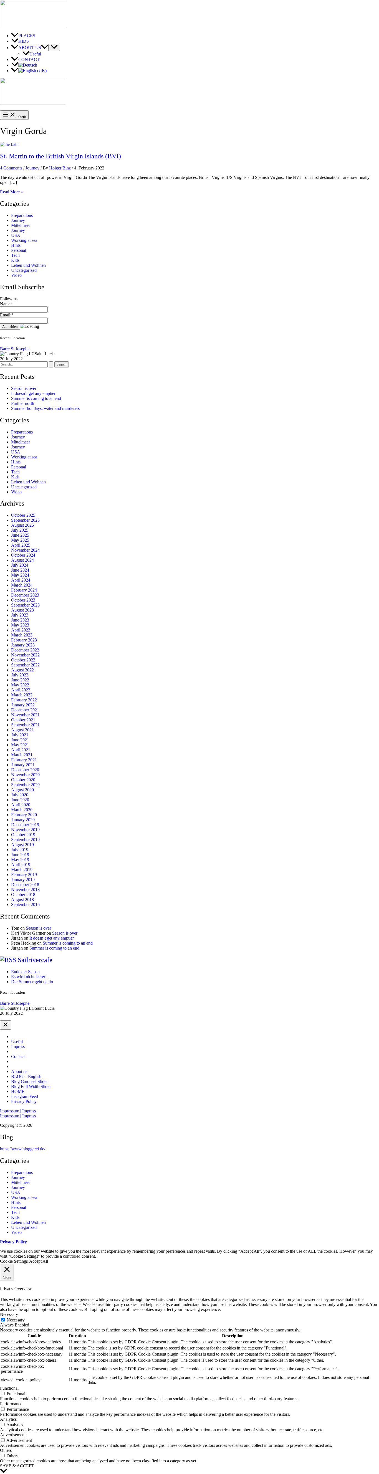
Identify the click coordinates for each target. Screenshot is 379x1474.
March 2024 (21, 585)
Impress (18, 1046)
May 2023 (20, 625)
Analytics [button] (8, 1419)
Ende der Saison (25, 971)
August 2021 (22, 729)
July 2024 (19, 565)
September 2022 (25, 665)
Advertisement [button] (13, 1434)
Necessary (16, 1320)
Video (16, 275)
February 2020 (24, 814)
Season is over (23, 388)
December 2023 (25, 595)
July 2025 (19, 530)
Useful (17, 1041)
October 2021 (23, 719)
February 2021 (24, 759)
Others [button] (6, 1450)
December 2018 (25, 884)
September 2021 (25, 724)
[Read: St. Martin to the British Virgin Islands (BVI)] (9, 144)
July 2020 (19, 794)
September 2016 (25, 904)
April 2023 (20, 630)
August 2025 (22, 525)
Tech (15, 255)
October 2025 (23, 515)
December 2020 (25, 769)
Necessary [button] (9, 1314)
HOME (17, 1091)
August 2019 (22, 844)
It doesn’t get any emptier (33, 393)
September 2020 (25, 784)
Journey (32, 168)
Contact (18, 1056)
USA (15, 235)
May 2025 (20, 540)
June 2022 (20, 680)
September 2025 (25, 520)
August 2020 (22, 789)
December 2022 (25, 650)
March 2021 (21, 754)
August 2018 (22, 899)
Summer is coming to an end (36, 398)
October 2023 (23, 600)
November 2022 (25, 655)
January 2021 (23, 764)
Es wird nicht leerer (28, 976)
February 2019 (24, 874)
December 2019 (25, 824)
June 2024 (20, 570)
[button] (189, 1110)
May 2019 (20, 859)
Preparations (22, 215)
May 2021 (20, 744)
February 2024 (24, 590)
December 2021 (25, 709)
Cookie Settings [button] (14, 1261)
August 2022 (22, 670)
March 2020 (21, 809)
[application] (44, 47)
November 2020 (25, 774)
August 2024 (22, 560)
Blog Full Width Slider (31, 1086)
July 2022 (19, 675)
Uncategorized (24, 270)
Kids (15, 260)
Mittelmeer (20, 225)
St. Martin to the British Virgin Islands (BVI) (60, 156)
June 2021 (20, 739)
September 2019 (25, 839)
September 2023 (25, 605)
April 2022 (20, 689)
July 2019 (19, 849)
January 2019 (23, 879)
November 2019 (25, 829)
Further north (22, 403)
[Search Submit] (51, 364)
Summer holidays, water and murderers (45, 408)
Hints (16, 245)
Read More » (11, 191)
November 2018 (25, 889)
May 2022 (20, 685)
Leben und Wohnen (28, 265)
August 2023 (22, 610)
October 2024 (23, 555)
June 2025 (20, 535)
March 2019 (21, 869)
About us (19, 1071)
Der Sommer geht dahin (32, 981)
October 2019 (23, 834)
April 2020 (20, 804)
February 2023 (24, 640)
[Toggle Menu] (54, 47)
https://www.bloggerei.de (22, 1148)
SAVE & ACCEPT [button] (17, 1465)
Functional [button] (9, 1388)
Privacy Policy (24, 1101)
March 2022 (21, 694)
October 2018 (23, 894)
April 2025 (20, 545)
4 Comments (11, 168)
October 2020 (23, 779)
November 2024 (25, 550)
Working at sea (24, 240)
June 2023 (20, 620)
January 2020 (23, 819)
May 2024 (20, 575)
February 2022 (24, 699)
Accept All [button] (38, 1261)
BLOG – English (26, 1076)
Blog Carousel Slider (29, 1081)
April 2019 (20, 864)
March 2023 (21, 635)
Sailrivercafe (35, 959)
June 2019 (20, 854)
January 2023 (23, 645)
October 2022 (23, 660)
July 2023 (19, 615)
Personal (18, 250)
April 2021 (20, 749)
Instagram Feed (24, 1096)
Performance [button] (11, 1403)
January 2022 (23, 704)
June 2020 (20, 799)
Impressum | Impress (18, 1115)
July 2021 (19, 734)
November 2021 (25, 714)
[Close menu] (5, 1025)
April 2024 (20, 580)
